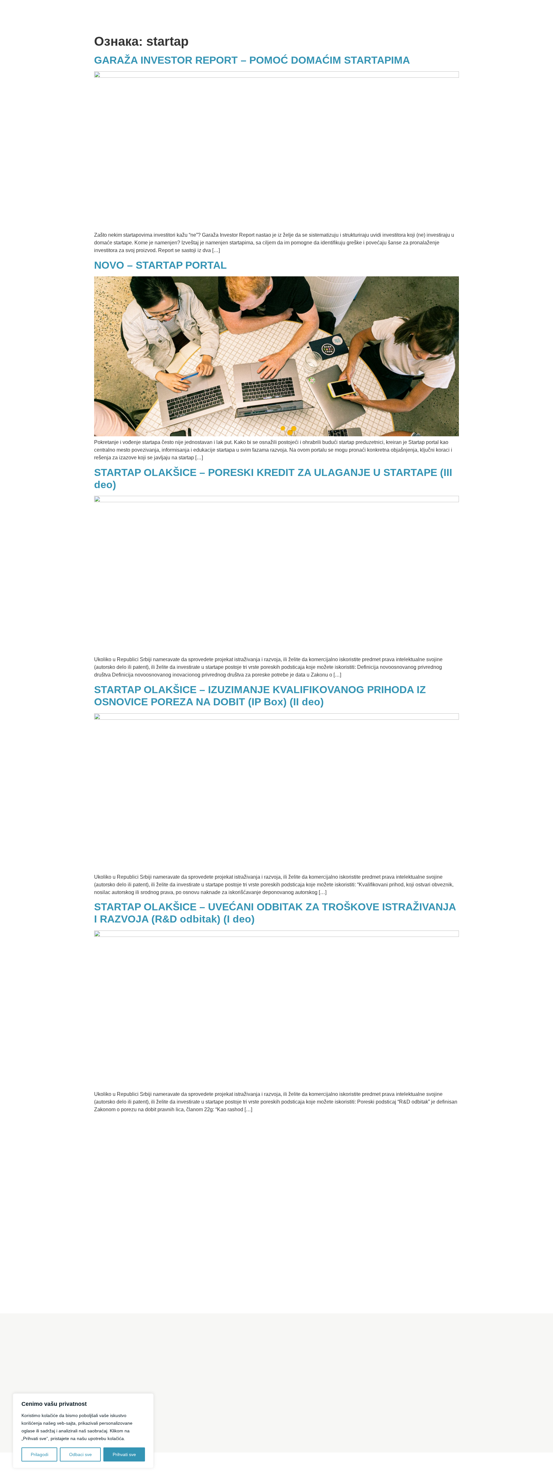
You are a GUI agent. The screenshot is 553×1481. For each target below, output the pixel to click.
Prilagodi (39, 1454)
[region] (83, 1430)
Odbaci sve (80, 1454)
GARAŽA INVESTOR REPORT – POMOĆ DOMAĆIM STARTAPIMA (252, 60)
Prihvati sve (124, 1454)
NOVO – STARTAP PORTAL (160, 265)
